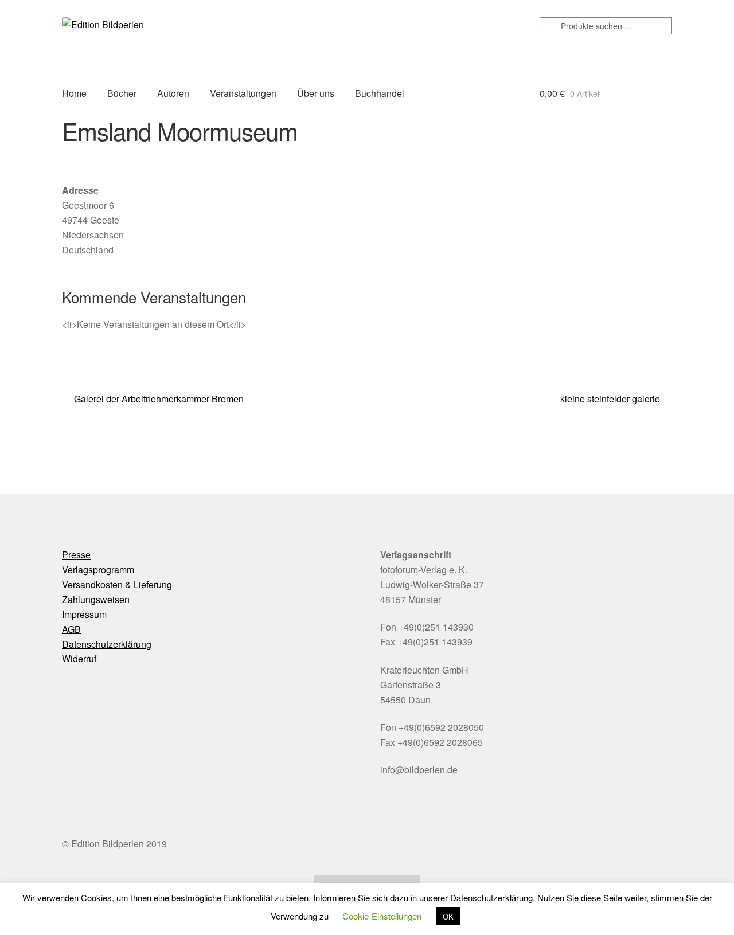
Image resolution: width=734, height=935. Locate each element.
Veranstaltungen (243, 93)
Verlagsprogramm (98, 569)
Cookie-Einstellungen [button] (381, 916)
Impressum (84, 614)
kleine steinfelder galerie (610, 399)
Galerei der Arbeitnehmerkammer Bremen (158, 399)
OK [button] (448, 916)
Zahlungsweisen (96, 599)
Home (74, 93)
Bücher (121, 93)
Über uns (315, 93)
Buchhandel (379, 93)
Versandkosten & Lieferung (117, 584)
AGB (71, 629)
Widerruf (79, 658)
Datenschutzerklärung (106, 644)
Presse (76, 554)
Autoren (173, 93)
